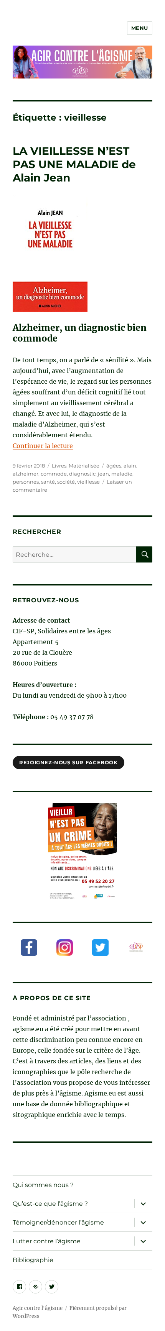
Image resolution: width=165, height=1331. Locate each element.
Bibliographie (33, 1260)
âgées (113, 466)
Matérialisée (84, 466)
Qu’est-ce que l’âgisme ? (50, 1203)
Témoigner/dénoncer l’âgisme (58, 1222)
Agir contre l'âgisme (38, 1308)
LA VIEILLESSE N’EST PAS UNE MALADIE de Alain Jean (74, 164)
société (66, 482)
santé (48, 482)
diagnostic (82, 474)
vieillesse (88, 482)
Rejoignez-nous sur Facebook (68, 762)
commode (54, 474)
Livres (59, 466)
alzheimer (25, 474)
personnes (26, 482)
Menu (139, 28)
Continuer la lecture (43, 446)
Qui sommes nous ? (43, 1185)
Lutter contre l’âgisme (47, 1241)
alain (130, 466)
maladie (121, 474)
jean (103, 474)
